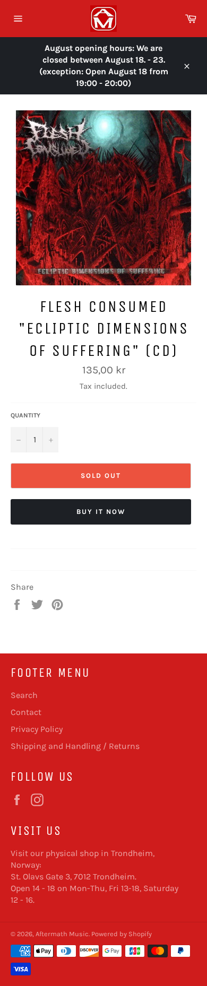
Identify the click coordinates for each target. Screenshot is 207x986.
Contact (26, 712)
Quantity (25, 415)
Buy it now (100, 512)
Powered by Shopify (121, 934)
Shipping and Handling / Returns (75, 746)
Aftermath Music (62, 934)
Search (24, 695)
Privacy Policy (37, 729)
